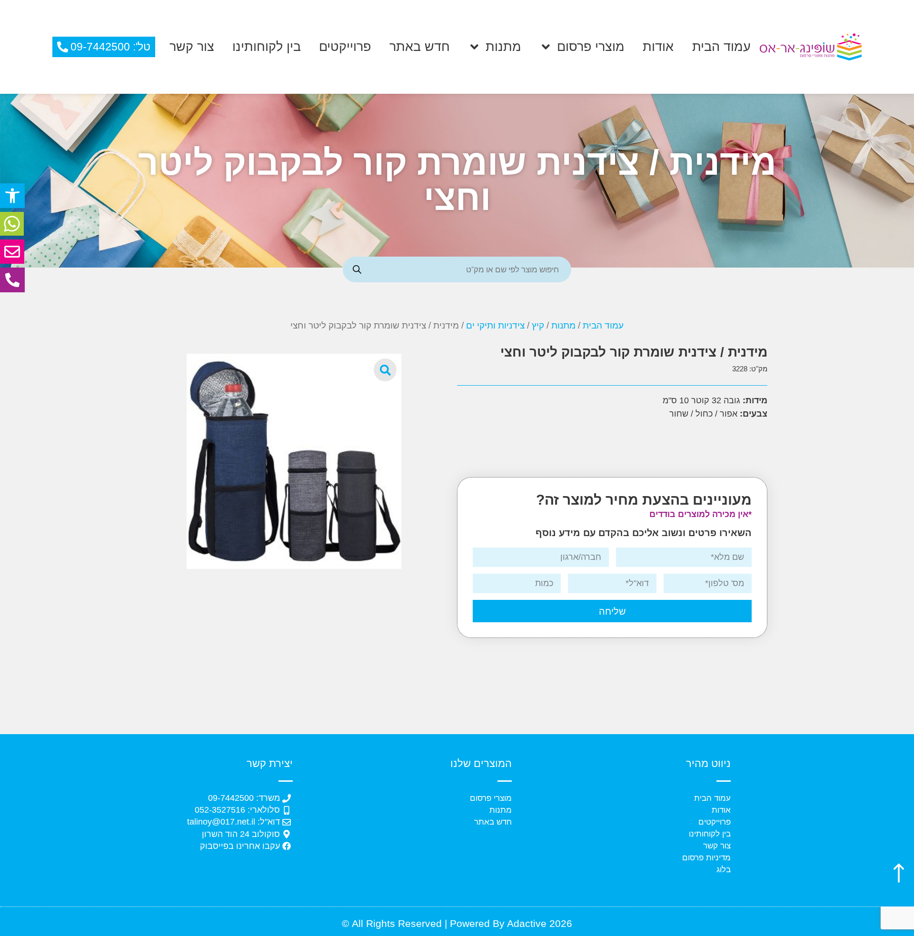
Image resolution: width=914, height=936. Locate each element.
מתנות (503, 47)
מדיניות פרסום (706, 857)
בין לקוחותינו (266, 47)
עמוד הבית (721, 47)
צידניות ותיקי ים (495, 325)
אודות (658, 47)
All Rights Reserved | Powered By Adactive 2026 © (457, 923)
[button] (12, 195)
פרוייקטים (345, 47)
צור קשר (191, 47)
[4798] (294, 461)
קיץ (538, 325)
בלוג (723, 869)
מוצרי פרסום (591, 47)
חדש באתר (419, 47)
